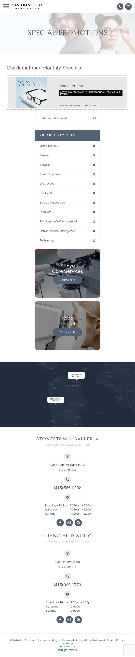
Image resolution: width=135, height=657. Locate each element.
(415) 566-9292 (67, 488)
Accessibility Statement (90, 640)
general (44, 155)
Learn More (67, 279)
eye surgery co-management (58, 221)
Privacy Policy (115, 640)
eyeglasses (47, 183)
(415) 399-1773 (67, 585)
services (45, 164)
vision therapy (49, 146)
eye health (47, 193)
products (45, 212)
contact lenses (50, 174)
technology (47, 240)
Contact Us (67, 332)
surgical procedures (52, 202)
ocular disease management (58, 231)
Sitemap (67, 643)
